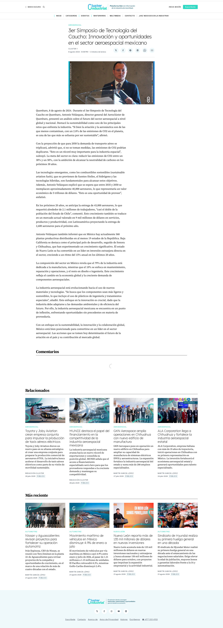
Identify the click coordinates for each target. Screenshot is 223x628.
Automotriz (31, 532)
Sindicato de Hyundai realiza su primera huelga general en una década (177, 539)
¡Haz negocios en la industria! (154, 16)
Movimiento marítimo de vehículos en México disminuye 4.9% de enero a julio (88, 541)
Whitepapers (99, 16)
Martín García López (124, 473)
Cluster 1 (73, 49)
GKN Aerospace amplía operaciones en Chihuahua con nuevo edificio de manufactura (132, 436)
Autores (124, 619)
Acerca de (93, 619)
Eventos (85, 16)
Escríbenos (135, 619)
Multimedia (115, 16)
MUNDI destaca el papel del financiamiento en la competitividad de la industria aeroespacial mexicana (89, 438)
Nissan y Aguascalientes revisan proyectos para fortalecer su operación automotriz (42, 541)
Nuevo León (119, 532)
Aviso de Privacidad (109, 619)
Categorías (71, 16)
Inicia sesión (175, 7)
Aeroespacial (74, 25)
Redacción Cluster (34, 473)
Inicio (59, 16)
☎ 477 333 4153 (150, 619)
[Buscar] (44, 7)
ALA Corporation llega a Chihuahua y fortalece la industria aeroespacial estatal (175, 436)
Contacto (130, 16)
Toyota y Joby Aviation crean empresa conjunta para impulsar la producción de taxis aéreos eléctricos (44, 436)
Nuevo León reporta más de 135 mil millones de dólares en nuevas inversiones (133, 539)
